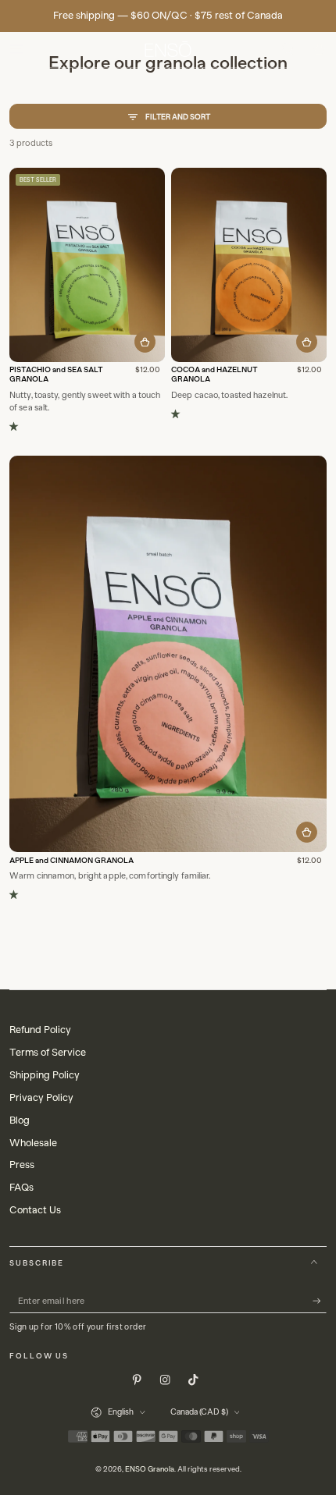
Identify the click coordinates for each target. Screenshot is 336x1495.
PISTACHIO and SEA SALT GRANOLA (56, 374)
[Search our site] (287, 49)
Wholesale (33, 1143)
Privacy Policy (41, 1097)
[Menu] (16, 49)
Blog (19, 1120)
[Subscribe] (320, 1301)
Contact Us (35, 1210)
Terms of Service (47, 1052)
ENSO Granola (149, 1469)
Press (21, 1164)
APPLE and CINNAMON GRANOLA (71, 860)
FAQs (21, 1187)
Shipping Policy (44, 1075)
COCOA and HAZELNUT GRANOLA (214, 374)
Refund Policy (40, 1029)
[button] (16, 426)
